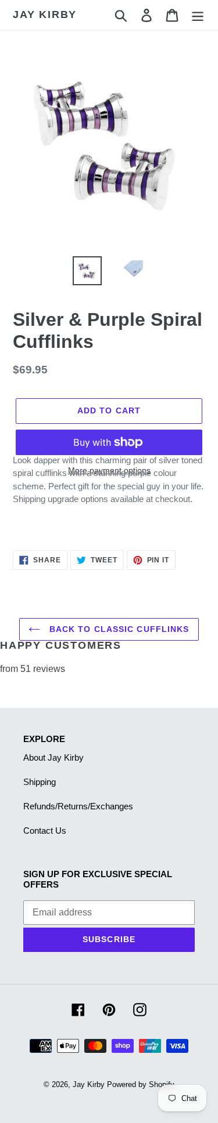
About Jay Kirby (53, 757)
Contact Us (44, 830)
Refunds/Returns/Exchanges (78, 806)
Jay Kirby (45, 14)
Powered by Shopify (140, 1084)
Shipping (39, 782)
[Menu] (197, 15)
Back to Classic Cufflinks (117, 629)
